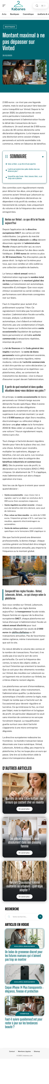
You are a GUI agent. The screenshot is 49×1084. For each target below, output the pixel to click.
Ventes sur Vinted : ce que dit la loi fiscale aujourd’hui (22, 164)
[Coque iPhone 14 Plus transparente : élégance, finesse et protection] (24, 974)
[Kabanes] (18, 5)
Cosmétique (24, 1013)
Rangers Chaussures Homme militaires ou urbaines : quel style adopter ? (24, 886)
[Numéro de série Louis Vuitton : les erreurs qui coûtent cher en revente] (24, 793)
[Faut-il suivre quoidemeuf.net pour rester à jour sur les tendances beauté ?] (24, 1006)
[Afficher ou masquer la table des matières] (35, 156)
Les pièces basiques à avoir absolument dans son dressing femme (24, 842)
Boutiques (10, 27)
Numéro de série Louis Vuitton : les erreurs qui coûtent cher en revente (24, 800)
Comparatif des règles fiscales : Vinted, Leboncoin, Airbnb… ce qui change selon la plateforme (25, 177)
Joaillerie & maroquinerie (24, 946)
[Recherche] (37, 6)
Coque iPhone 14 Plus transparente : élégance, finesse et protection (24, 989)
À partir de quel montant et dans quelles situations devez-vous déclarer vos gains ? (24, 170)
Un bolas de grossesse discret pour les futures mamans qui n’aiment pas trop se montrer (23, 955)
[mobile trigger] (5, 5)
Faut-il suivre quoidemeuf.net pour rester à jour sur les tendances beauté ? (23, 1023)
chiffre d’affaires (20, 632)
